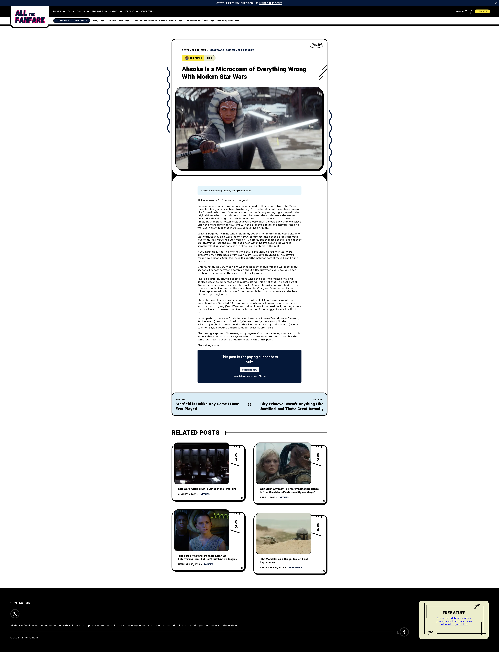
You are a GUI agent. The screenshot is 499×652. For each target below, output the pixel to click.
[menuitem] (57, 11)
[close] (496, 3)
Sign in (262, 376)
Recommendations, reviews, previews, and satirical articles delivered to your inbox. (454, 621)
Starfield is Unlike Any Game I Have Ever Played (207, 406)
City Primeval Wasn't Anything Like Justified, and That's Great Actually (292, 406)
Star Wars (217, 50)
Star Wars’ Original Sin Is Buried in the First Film (207, 489)
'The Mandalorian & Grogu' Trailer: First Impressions (284, 560)
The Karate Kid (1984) (169, 21)
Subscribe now (249, 369)
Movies (205, 494)
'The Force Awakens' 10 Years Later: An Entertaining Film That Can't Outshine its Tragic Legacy (206, 559)
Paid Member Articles (240, 50)
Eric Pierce (196, 58)
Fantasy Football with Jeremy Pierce (128, 21)
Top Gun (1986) (198, 21)
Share (317, 45)
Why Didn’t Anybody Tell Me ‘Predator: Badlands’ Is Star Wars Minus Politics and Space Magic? (289, 490)
